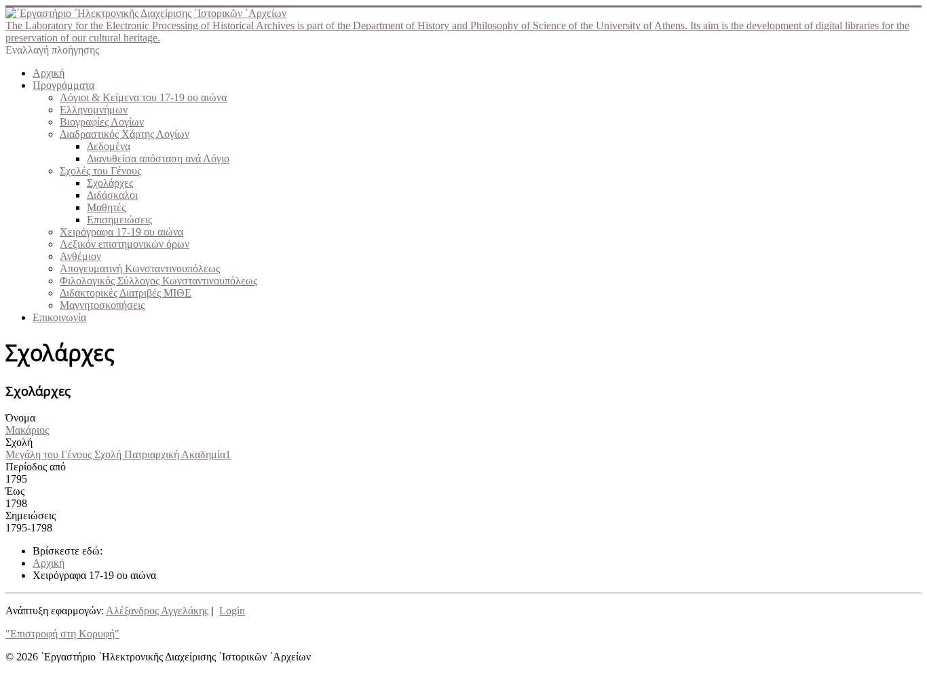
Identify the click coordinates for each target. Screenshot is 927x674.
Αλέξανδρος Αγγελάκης (157, 610)
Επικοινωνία (59, 317)
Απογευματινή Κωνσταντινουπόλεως (140, 268)
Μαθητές (106, 207)
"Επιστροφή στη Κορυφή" (62, 633)
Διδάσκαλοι (112, 195)
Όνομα (20, 418)
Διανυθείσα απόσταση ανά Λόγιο (158, 158)
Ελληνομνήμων (94, 109)
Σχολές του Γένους (100, 170)
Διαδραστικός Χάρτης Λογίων (124, 134)
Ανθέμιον (80, 256)
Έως (14, 491)
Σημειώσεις (30, 515)
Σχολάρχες (110, 183)
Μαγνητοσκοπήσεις (102, 305)
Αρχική (48, 73)
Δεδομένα (108, 146)
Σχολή (19, 442)
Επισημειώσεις (119, 219)
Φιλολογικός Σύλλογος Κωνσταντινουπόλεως (158, 280)
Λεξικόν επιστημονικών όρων (124, 244)
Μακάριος (27, 430)
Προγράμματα (63, 85)
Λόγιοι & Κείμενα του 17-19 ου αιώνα (143, 97)
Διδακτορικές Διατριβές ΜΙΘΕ (125, 293)
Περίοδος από (35, 466)
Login (232, 610)
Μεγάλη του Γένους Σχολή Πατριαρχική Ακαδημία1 (118, 454)
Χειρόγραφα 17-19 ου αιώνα (121, 232)
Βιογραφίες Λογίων (102, 122)
